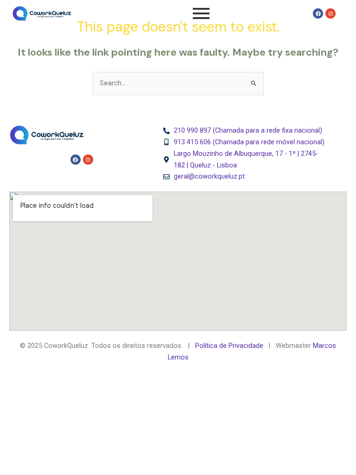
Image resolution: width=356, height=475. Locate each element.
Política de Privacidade (229, 345)
